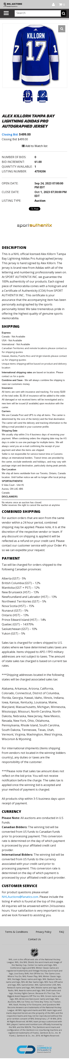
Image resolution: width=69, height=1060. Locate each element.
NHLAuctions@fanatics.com (20, 897)
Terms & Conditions (16, 931)
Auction (39, 201)
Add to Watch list (36, 146)
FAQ (61, 931)
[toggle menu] (6, 13)
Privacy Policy (43, 931)
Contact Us (34, 939)
